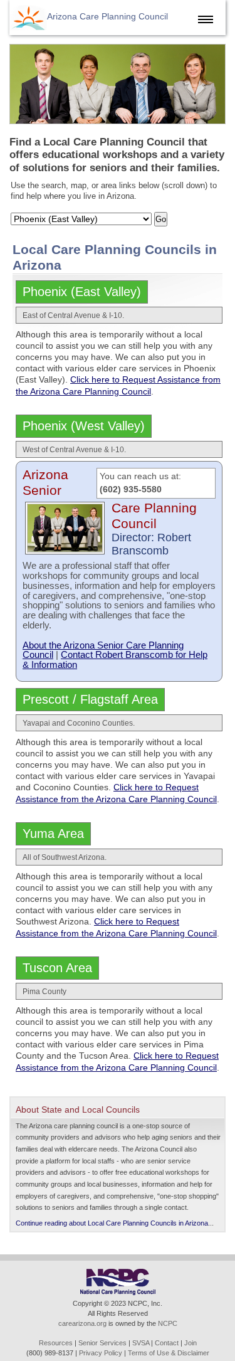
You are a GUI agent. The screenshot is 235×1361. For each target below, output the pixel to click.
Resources (56, 1343)
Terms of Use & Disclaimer (168, 1353)
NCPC (167, 1323)
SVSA (140, 1343)
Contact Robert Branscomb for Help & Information (115, 659)
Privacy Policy (100, 1353)
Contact (167, 1343)
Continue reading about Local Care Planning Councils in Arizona (112, 1223)
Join (190, 1343)
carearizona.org (82, 1323)
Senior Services (102, 1343)
